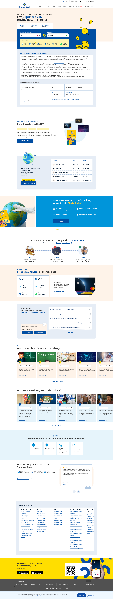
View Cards (57, 291)
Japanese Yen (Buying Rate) (26, 32)
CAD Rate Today (58, 515)
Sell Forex (24, 286)
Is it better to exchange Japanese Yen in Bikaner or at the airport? (67, 323)
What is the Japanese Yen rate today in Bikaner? (62, 309)
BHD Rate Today (58, 520)
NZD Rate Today (58, 522)
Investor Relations (90, 584)
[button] (57, 229)
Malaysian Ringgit (41, 529)
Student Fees (40, 279)
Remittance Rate (46, 25)
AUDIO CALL (41, 332)
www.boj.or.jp (25, 102)
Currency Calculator (63, 243)
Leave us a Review (23, 479)
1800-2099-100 (21, 581)
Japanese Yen (41, 520)
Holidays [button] (41, 6)
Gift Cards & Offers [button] (89, 6)
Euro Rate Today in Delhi (76, 548)
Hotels (59, 6)
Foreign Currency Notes (27, 524)
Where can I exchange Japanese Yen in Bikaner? (62, 314)
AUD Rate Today (58, 517)
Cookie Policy (40, 595)
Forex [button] (47, 6)
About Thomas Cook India (21, 584)
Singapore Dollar (41, 519)
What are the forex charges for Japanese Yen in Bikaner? (65, 318)
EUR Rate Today (58, 519)
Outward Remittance (26, 533)
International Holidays (35, 584)
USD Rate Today (58, 511)
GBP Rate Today (58, 513)
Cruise (64, 6)
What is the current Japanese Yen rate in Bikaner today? (33, 53)
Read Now (21, 375)
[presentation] (74, 491)
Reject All (91, 595)
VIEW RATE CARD (28, 183)
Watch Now (22, 420)
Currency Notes (41, 286)
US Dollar (39, 511)
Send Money (24, 293)
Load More (70, 332)
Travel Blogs (77, 584)
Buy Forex (24, 279)
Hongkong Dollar (41, 524)
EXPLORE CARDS (25, 141)
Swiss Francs (40, 522)
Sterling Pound (41, 513)
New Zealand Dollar (42, 526)
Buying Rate (23, 25)
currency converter (59, 63)
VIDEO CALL (28, 332)
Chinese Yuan (40, 531)
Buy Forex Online (25, 515)
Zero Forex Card (25, 522)
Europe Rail (71, 6)
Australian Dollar (41, 517)
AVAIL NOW (25, 221)
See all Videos (56, 426)
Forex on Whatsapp (41, 293)
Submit (88, 581)
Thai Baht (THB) (41, 528)
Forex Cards (24, 517)
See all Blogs (56, 381)
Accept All (81, 595)
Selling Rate (34, 25)
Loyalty (79, 6)
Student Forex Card (26, 528)
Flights (53, 6)
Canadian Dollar (41, 515)
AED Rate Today (58, 524)
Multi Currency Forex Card (27, 520)
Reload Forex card (25, 526)
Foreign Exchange (63, 584)
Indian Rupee (50, 32)
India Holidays (49, 584)
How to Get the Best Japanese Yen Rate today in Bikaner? (65, 327)
